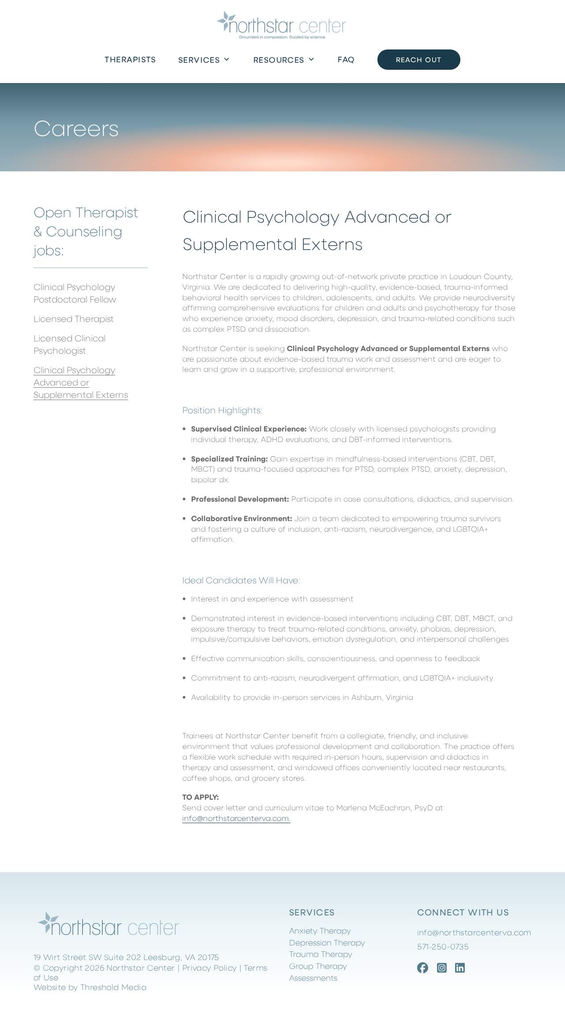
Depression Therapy (327, 942)
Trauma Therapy (320, 954)
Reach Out (419, 59)
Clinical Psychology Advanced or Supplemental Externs (81, 382)
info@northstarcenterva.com (474, 932)
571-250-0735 (443, 946)
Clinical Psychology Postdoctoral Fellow (75, 292)
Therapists (130, 59)
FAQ (346, 59)
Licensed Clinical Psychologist (69, 343)
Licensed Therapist (74, 318)
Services (199, 59)
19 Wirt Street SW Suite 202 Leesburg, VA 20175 (126, 957)
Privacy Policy (209, 967)
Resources (279, 59)
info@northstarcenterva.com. (236, 818)
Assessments (313, 977)
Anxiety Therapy (320, 930)
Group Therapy (318, 965)
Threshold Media (113, 987)
